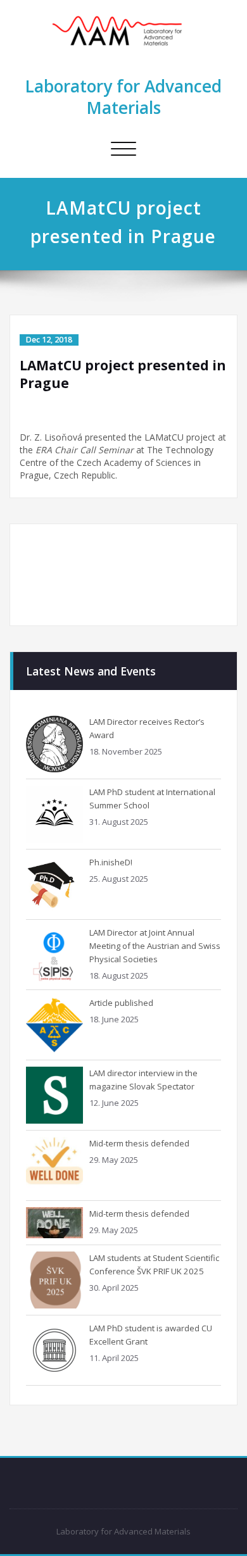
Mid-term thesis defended (139, 1143)
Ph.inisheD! (110, 862)
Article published (121, 1002)
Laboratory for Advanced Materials (123, 97)
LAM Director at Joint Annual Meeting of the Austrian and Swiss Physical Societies (154, 946)
